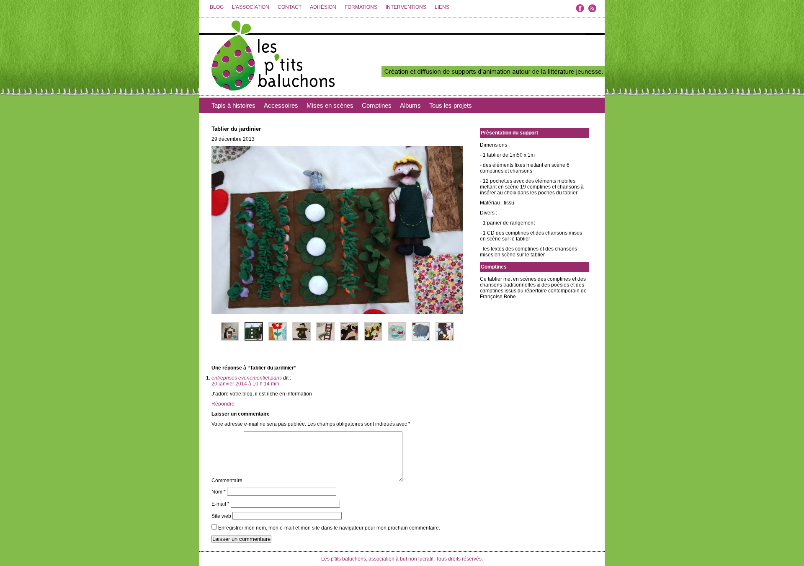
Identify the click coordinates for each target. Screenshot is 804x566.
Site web (221, 516)
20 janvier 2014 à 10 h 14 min (245, 384)
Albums (410, 105)
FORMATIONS (361, 7)
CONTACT (290, 7)
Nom (218, 492)
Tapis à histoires (233, 105)
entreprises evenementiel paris (246, 378)
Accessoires (281, 105)
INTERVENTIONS (406, 7)
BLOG (217, 7)
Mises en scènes (330, 105)
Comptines (377, 105)
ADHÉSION (323, 7)
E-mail (220, 504)
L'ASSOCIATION (250, 7)
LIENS (442, 7)
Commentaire (226, 480)
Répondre (222, 404)
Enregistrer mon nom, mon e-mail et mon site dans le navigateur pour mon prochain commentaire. (329, 528)
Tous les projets (450, 105)
